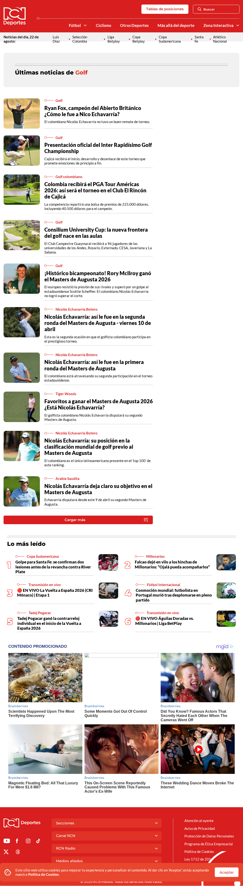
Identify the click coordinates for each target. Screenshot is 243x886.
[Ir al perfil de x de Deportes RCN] (6, 853)
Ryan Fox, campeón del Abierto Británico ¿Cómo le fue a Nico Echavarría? (92, 111)
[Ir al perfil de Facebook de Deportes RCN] (17, 842)
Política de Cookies (43, 874)
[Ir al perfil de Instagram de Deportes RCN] (28, 842)
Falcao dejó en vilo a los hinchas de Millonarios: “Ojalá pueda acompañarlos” (172, 564)
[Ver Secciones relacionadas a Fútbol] (85, 25)
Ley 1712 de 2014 (198, 859)
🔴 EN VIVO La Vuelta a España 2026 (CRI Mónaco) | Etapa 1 (55, 592)
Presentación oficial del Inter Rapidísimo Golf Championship (98, 148)
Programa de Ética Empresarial (208, 844)
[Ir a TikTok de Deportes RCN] (38, 842)
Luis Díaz (56, 39)
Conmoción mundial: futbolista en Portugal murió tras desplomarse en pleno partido (174, 595)
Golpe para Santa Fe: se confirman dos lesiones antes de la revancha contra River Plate (53, 566)
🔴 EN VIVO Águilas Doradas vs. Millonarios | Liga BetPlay (164, 621)
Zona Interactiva (218, 25)
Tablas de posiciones (165, 9)
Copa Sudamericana (170, 39)
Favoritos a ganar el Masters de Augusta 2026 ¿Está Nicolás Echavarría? (98, 404)
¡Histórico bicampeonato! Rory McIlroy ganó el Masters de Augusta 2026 (97, 276)
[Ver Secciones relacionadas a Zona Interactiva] (237, 25)
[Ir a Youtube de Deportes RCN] (7, 842)
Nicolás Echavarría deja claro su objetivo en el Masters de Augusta (98, 489)
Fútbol (75, 25)
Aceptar (227, 872)
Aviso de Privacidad (199, 828)
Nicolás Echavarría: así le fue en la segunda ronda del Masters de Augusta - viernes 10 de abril (97, 323)
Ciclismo (103, 25)
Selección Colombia (79, 39)
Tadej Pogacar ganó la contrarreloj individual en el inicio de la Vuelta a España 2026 (49, 623)
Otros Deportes (134, 25)
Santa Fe (199, 39)
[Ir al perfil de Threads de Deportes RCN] (18, 853)
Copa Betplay (138, 39)
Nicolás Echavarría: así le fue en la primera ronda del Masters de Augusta (94, 365)
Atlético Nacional (220, 39)
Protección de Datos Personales (209, 836)
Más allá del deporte (176, 25)
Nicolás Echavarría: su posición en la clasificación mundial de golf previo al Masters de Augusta (88, 446)
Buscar (209, 9)
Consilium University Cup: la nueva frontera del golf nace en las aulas (96, 232)
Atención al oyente (199, 820)
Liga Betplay (113, 39)
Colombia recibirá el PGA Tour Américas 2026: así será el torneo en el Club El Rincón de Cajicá (95, 190)
